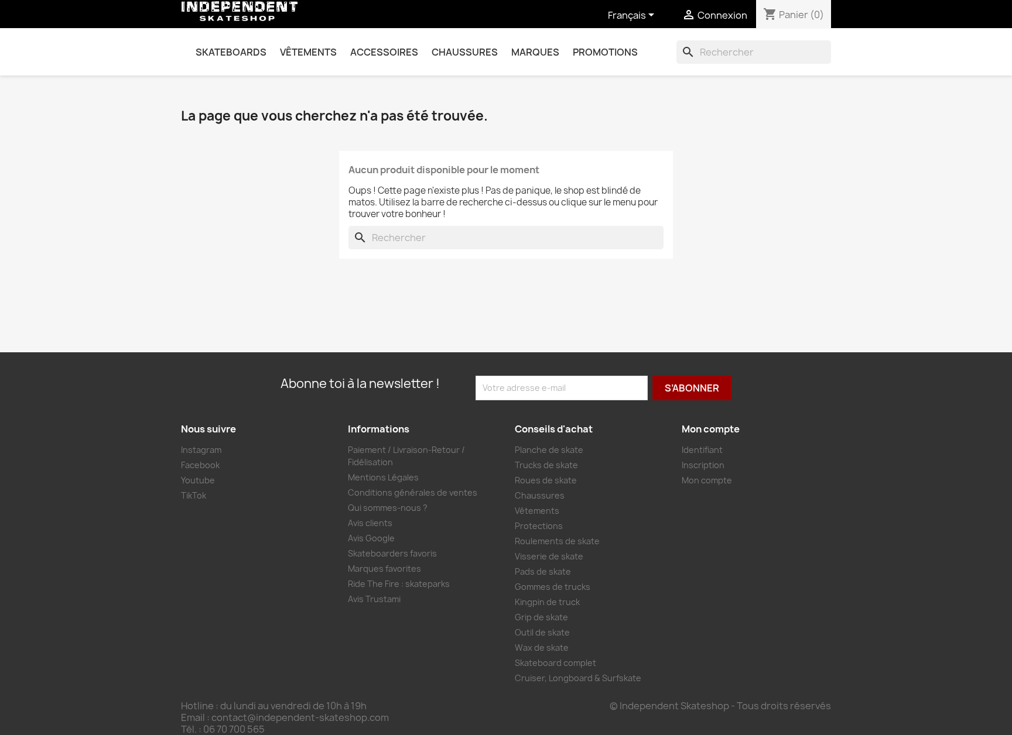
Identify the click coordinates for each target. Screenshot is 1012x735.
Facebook (200, 464)
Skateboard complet (555, 662)
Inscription (703, 464)
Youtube (198, 480)
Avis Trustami (374, 599)
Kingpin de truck (547, 601)
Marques (535, 52)
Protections (539, 525)
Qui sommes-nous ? (388, 507)
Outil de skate (542, 632)
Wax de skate (542, 647)
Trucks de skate (546, 464)
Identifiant (702, 449)
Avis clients (370, 522)
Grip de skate (541, 617)
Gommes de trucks (552, 586)
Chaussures (465, 52)
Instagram (201, 449)
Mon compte (707, 480)
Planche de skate (549, 449)
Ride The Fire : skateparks (399, 583)
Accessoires (384, 52)
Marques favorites (384, 568)
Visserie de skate (549, 556)
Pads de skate (543, 571)
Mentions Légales (383, 477)
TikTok (193, 495)
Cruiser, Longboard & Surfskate (578, 678)
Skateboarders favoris (392, 553)
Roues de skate (546, 480)
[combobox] (753, 52)
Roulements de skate (557, 541)
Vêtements (308, 52)
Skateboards (231, 52)
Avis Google (371, 538)
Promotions (605, 52)
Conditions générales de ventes (412, 492)
